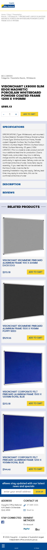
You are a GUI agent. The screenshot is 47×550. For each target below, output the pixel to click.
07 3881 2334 (32, 505)
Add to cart (29, 114)
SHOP (16, 548)
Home (3, 15)
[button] (23, 127)
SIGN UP (39, 492)
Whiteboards (12, 16)
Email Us (30, 510)
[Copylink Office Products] (8, 5)
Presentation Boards (18, 78)
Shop (9, 15)
